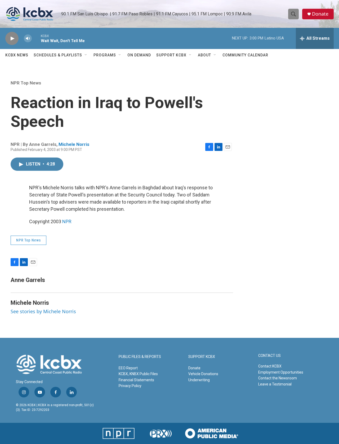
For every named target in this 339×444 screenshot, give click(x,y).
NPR (67, 221)
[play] (12, 38)
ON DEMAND (139, 55)
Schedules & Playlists (58, 55)
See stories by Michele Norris (43, 311)
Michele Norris (74, 144)
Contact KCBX (270, 366)
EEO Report (128, 368)
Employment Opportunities (280, 372)
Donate (320, 14)
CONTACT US (269, 356)
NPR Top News (26, 83)
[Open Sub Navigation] (86, 55)
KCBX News (16, 55)
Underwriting (199, 380)
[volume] (27, 38)
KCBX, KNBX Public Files (138, 374)
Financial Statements (136, 380)
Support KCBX (171, 55)
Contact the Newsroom (277, 378)
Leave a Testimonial (275, 384)
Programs (104, 55)
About (204, 55)
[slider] (36, 38)
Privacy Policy (130, 386)
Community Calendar (245, 55)
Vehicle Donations (203, 374)
